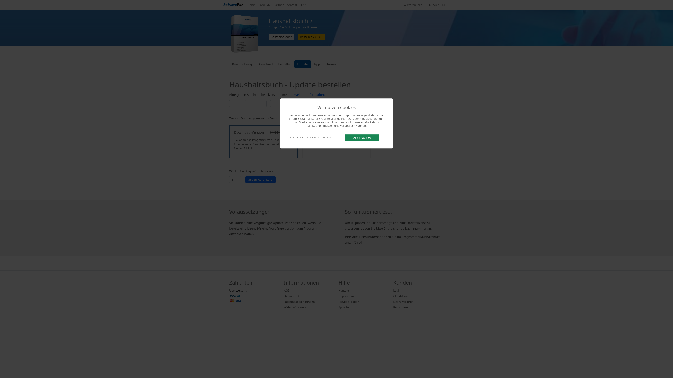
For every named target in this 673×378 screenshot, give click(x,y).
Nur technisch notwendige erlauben (311, 137)
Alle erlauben (362, 138)
